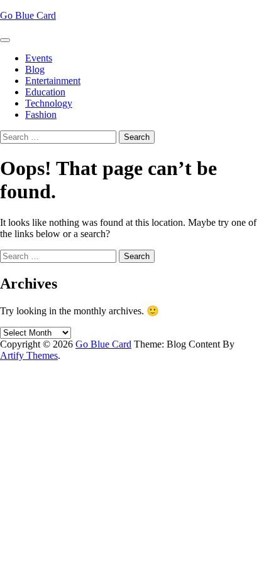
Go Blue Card (28, 15)
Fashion (41, 114)
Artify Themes (29, 355)
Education (45, 92)
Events (38, 58)
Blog (35, 69)
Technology (48, 103)
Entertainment (52, 80)
